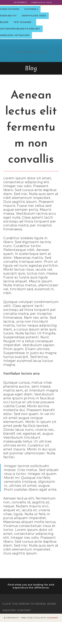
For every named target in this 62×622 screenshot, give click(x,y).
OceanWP (52, 618)
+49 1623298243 (20, 2)
